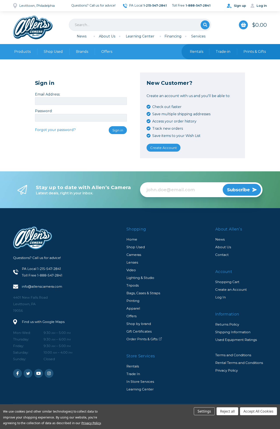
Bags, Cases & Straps (143, 293)
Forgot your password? (55, 130)
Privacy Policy (226, 370)
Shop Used (53, 52)
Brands (82, 52)
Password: (43, 111)
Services (198, 36)
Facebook (17, 373)
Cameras (133, 255)
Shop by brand (138, 324)
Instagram (49, 373)
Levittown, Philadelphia (37, 6)
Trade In (133, 374)
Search (205, 24)
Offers (106, 52)
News (81, 36)
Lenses (132, 262)
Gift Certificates (139, 331)
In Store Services (140, 381)
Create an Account (231, 289)
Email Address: (47, 94)
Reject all (227, 411)
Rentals (132, 366)
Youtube (38, 373)
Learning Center (140, 36)
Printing (132, 301)
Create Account (163, 148)
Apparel (133, 308)
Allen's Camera (32, 27)
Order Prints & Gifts (142, 339)
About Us (107, 36)
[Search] (140, 25)
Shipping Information (232, 332)
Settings (204, 411)
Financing (173, 36)
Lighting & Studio (140, 278)
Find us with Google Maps (43, 322)
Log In (220, 297)
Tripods (132, 285)
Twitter (28, 373)
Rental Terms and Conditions (239, 363)
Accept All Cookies (258, 411)
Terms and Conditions (233, 355)
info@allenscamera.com (42, 286)
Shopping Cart (227, 282)
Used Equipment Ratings (236, 340)
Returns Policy (227, 324)
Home (131, 239)
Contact (222, 255)
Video (131, 270)
